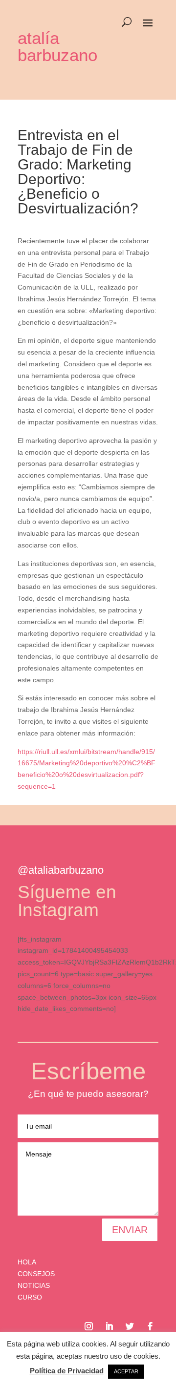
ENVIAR (130, 1229)
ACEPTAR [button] (126, 1371)
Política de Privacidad (67, 1370)
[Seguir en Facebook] (150, 1326)
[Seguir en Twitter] (129, 1326)
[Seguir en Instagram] (88, 1326)
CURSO (30, 1297)
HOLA (27, 1262)
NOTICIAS (34, 1285)
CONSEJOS (36, 1274)
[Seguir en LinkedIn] (109, 1326)
